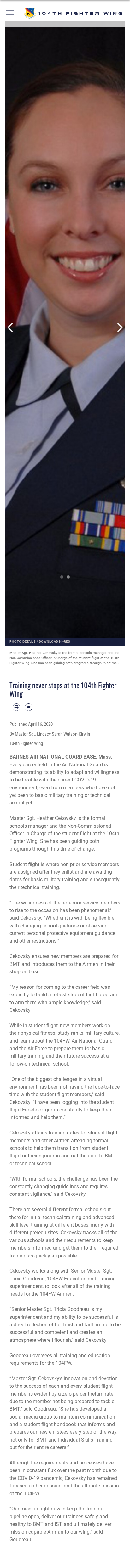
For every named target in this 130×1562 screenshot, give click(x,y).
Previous (11, 328)
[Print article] (16, 707)
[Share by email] (28, 707)
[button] (10, 13)
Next (119, 328)
